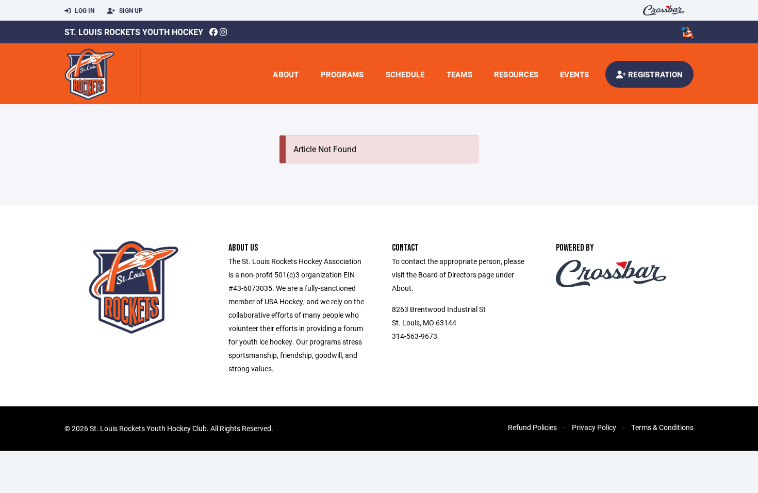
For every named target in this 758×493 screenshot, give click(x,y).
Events (574, 74)
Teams (459, 74)
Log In (83, 10)
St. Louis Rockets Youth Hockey (133, 31)
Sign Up (130, 10)
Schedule (405, 74)
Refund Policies (532, 427)
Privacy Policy (594, 427)
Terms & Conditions (662, 427)
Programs (342, 74)
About (286, 74)
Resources (516, 74)
